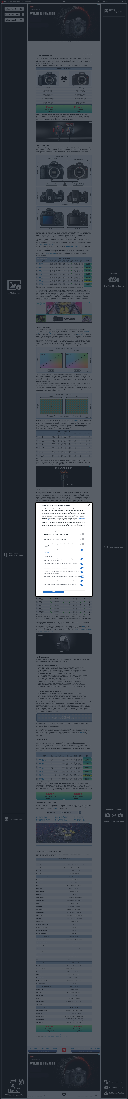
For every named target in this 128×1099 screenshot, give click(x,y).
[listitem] (64, 531)
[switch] (82, 534)
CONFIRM (53, 591)
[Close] (89, 505)
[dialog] (64, 549)
